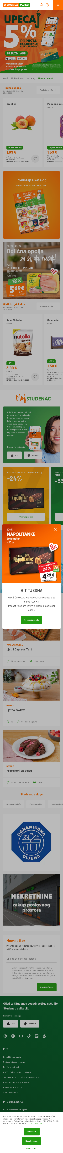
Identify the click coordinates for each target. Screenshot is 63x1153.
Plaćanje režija (36, 804)
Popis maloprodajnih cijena (15, 1109)
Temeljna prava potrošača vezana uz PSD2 (21, 1077)
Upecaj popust (45, 78)
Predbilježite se (46, 987)
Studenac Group (10, 1092)
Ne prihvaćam (31, 1141)
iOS (16, 455)
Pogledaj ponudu (31, 620)
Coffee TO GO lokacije (12, 1087)
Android (35, 455)
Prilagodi (31, 1148)
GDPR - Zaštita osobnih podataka (17, 1072)
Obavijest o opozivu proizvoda (16, 1082)
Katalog (31, 78)
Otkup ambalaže (13, 804)
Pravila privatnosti (34, 1123)
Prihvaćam (31, 1131)
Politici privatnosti (25, 978)
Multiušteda (17, 78)
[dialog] (31, 1132)
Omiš (5, 78)
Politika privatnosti (11, 1067)
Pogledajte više (46, 90)
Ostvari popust (26, 517)
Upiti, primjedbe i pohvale (14, 1062)
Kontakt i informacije (12, 1057)
